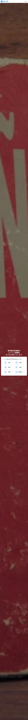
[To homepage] (4, 1)
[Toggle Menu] (25, 1)
